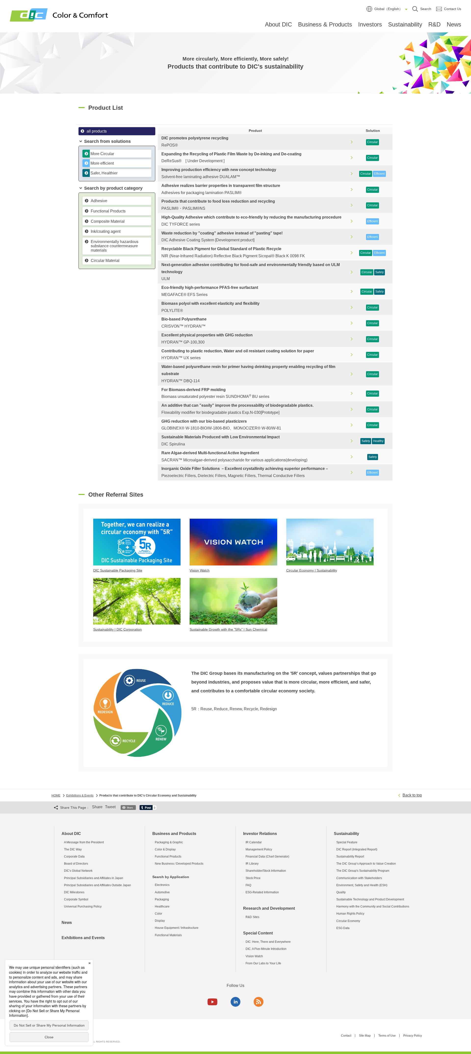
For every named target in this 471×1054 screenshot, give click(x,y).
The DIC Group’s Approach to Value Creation (366, 863)
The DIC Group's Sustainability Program (362, 870)
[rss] (258, 1002)
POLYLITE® (210, 307)
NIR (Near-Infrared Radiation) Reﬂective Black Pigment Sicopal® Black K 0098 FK (233, 252)
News (454, 24)
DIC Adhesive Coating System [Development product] (222, 236)
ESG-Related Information (262, 892)
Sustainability (405, 24)
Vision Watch (254, 956)
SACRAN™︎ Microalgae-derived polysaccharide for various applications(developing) (234, 456)
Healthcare (162, 906)
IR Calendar (254, 842)
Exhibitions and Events (83, 938)
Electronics (162, 885)
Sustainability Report (350, 856)
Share (97, 807)
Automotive (162, 892)
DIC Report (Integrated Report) (356, 849)
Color (158, 913)
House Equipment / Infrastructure (176, 928)
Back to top (412, 795)
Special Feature (346, 842)
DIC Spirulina (220, 440)
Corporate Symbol (76, 899)
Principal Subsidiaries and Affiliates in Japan (93, 878)
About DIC (278, 24)
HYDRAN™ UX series (237, 354)
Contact (346, 1035)
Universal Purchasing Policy (83, 906)
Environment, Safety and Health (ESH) (361, 885)
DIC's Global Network (78, 870)
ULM (250, 272)
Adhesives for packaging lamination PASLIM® (220, 189)
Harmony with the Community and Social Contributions (372, 906)
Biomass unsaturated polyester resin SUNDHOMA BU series (215, 393)
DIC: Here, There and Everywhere (268, 942)
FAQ (248, 885)
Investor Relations (260, 834)
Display (160, 920)
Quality (341, 892)
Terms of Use (387, 1035)
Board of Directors (76, 863)
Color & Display (165, 849)
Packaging (162, 899)
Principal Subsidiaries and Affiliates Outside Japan (97, 885)
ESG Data (343, 928)
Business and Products (174, 834)
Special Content (258, 933)
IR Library (252, 863)
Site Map (365, 1035)
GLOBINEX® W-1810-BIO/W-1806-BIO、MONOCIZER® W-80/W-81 (221, 424)
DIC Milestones (74, 892)
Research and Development (269, 908)
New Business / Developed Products (179, 863)
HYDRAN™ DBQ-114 (248, 374)
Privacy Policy (412, 1035)
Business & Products (325, 24)
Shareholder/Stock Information (266, 870)
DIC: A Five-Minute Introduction (266, 949)
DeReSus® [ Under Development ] (231, 157)
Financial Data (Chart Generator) (267, 856)
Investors (370, 24)
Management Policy (259, 849)
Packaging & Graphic (169, 842)
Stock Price (253, 878)
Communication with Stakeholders (359, 878)
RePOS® (194, 141)
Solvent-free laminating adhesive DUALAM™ (218, 173)
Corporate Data (74, 856)
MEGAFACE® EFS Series (209, 291)
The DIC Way (73, 849)
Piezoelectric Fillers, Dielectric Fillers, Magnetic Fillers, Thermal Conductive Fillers (244, 472)
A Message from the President (84, 842)
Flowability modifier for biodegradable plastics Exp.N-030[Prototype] (237, 409)
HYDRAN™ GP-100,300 (207, 338)
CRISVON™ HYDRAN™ (184, 322)
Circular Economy (348, 921)
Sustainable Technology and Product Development (370, 899)
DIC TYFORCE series (251, 220)
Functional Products (168, 856)
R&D (434, 24)
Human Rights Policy (350, 913)
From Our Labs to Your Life (263, 963)
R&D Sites (252, 917)
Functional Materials (168, 935)
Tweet (110, 807)
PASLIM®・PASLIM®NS (218, 204)
